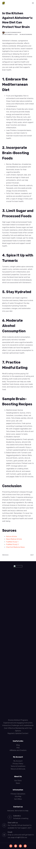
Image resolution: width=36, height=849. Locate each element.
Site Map (18, 796)
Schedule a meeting (20, 818)
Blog (18, 745)
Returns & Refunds (18, 769)
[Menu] (33, 3)
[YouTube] (25, 845)
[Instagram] (20, 845)
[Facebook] (10, 845)
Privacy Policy (18, 764)
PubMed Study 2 (12, 544)
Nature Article (11, 536)
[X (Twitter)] (15, 845)
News (18, 783)
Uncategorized (26, 34)
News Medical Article (14, 539)
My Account (18, 761)
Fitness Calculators (18, 794)
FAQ (18, 748)
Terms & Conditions (18, 766)
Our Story (18, 780)
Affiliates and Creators (18, 750)
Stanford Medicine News (15, 547)
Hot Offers (18, 799)
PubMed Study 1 (12, 542)
